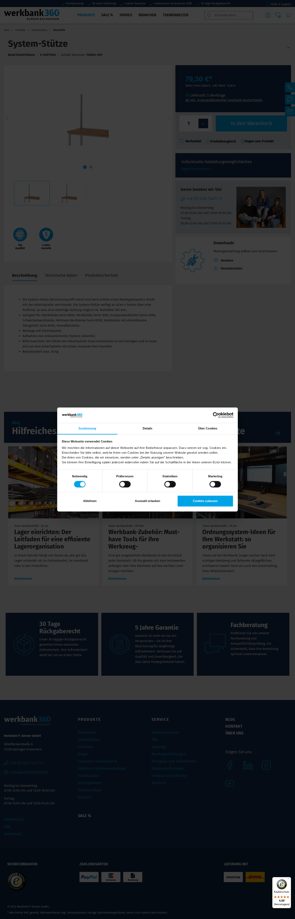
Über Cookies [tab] (207, 428)
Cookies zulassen (205, 501)
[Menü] (288, 879)
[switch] (125, 484)
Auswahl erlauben (147, 501)
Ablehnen (90, 501)
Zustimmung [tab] (87, 428)
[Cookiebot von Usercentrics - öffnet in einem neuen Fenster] (215, 415)
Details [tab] (148, 428)
